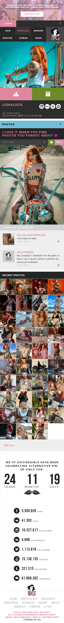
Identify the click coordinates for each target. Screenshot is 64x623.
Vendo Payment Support (50, 617)
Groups (38, 31)
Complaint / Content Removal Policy (18, 617)
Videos (23, 38)
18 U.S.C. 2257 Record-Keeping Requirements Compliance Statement (31, 615)
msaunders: (25, 252)
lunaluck (12, 104)
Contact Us (36, 617)
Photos (7, 38)
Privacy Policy (33, 612)
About (20, 606)
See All (9, 445)
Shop (38, 38)
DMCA (24, 612)
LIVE (48, 606)
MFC (47, 106)
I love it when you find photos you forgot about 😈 (30, 133)
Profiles (23, 31)
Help (55, 602)
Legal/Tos (17, 612)
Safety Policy (44, 612)
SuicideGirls (55, 31)
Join (8, 31)
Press (35, 606)
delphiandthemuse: (31, 235)
